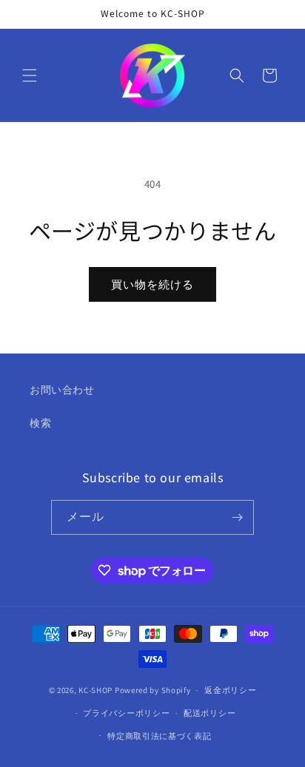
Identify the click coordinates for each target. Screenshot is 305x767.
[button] (29, 75)
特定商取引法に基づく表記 (159, 736)
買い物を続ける (152, 284)
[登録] (237, 517)
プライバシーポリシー (126, 713)
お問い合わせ (62, 389)
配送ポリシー (209, 713)
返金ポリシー (230, 690)
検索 (40, 423)
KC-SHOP (95, 690)
